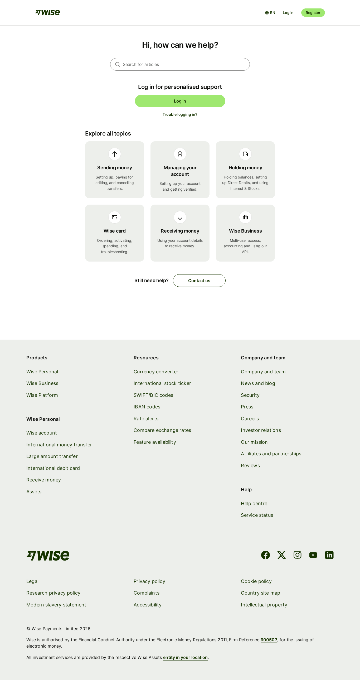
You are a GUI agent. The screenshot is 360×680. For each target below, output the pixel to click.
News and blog (258, 383)
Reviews (250, 465)
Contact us (199, 280)
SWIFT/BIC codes (153, 395)
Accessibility (148, 604)
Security (250, 395)
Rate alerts (146, 418)
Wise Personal (42, 371)
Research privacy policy (53, 593)
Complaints (146, 593)
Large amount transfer (52, 456)
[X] (281, 556)
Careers (250, 418)
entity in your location (185, 657)
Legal (32, 581)
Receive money (43, 480)
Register (313, 12)
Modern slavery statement (56, 604)
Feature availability (155, 442)
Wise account (41, 433)
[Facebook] (265, 556)
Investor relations (261, 430)
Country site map (260, 593)
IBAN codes (147, 406)
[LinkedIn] (329, 556)
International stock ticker (162, 383)
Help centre (254, 503)
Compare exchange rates (162, 430)
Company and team (263, 371)
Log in (288, 12)
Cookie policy (256, 581)
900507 (269, 639)
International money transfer (59, 444)
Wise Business (42, 383)
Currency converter (156, 371)
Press (247, 406)
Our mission (254, 442)
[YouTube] (313, 556)
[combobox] (186, 64)
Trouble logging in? (180, 114)
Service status (257, 515)
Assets (33, 491)
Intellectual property (264, 604)
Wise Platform (42, 395)
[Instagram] (297, 556)
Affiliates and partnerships (271, 453)
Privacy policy (149, 581)
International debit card (53, 468)
